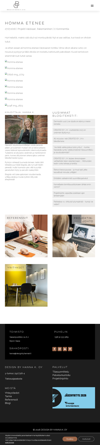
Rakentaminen (44, 29)
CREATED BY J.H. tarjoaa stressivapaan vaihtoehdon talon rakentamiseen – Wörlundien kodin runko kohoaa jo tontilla (73, 161)
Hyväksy (69, 439)
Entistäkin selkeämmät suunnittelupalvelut (71, 178)
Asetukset (86, 439)
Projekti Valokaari (27, 29)
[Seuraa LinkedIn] (65, 349)
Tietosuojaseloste (13, 379)
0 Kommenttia (61, 29)
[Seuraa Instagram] (60, 349)
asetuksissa (9, 442)
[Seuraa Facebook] (54, 349)
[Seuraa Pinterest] (70, 349)
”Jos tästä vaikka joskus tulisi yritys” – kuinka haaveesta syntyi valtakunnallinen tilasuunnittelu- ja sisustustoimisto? (73, 149)
